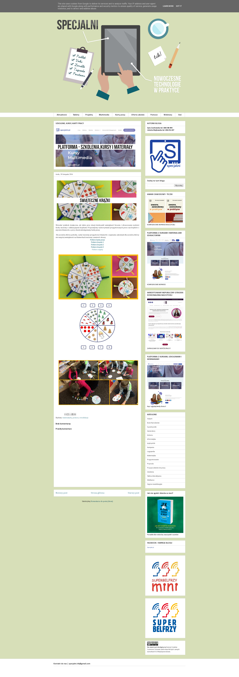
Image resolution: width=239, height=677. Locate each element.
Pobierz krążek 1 (97, 242)
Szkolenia (150, 472)
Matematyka (151, 456)
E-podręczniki (151, 427)
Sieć (180, 115)
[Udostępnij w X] (70, 414)
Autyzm (149, 419)
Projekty (89, 115)
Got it (179, 6)
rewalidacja (83, 418)
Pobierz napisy (97, 250)
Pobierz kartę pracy (97, 240)
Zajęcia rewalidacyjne (154, 484)
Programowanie (153, 460)
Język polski (151, 443)
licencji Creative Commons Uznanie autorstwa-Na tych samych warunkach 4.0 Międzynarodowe (163, 649)
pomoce (76, 418)
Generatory (151, 431)
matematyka (67, 418)
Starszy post (133, 493)
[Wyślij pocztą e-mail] (65, 414)
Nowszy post (61, 493)
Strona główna (97, 493)
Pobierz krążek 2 (97, 245)
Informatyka (151, 439)
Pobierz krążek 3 (97, 247)
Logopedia (151, 452)
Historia (150, 435)
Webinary (168, 115)
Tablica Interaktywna (154, 476)
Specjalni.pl (150, 547)
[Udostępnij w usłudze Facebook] (72, 414)
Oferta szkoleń (137, 115)
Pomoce (154, 115)
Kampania (150, 447)
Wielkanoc (150, 480)
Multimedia (104, 115)
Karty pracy (120, 115)
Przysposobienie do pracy (156, 468)
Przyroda (150, 464)
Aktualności (62, 115)
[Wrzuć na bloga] (68, 414)
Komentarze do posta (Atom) (102, 501)
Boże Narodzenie (153, 423)
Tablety (76, 115)
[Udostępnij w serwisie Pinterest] (75, 414)
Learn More (168, 6)
